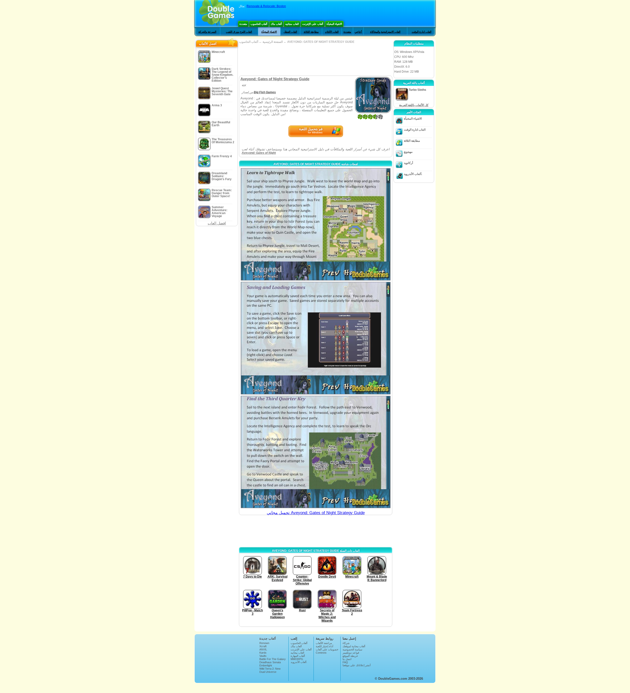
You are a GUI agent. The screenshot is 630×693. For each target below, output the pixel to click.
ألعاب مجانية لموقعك (354, 646)
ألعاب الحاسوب (259, 23)
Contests (321, 652)
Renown (264, 643)
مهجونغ (408, 152)
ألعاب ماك (276, 23)
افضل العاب (217, 223)
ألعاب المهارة (298, 655)
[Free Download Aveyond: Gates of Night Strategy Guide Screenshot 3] (316, 452)
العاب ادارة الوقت (421, 31)
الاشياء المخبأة (334, 23)
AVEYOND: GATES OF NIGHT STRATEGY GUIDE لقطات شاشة (315, 164)
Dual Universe (267, 671)
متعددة (243, 23)
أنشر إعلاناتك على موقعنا (357, 665)
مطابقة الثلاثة (311, 31)
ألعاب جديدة (267, 638)
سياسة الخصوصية (352, 649)
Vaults (263, 655)
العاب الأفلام (332, 31)
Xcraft (263, 646)
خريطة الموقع (350, 655)
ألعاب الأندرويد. (413, 174)
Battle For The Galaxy (272, 659)
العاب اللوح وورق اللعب (239, 31)
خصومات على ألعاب (327, 649)
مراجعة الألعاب (324, 643)
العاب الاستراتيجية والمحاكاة (385, 31)
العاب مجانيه (292, 23)
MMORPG (297, 659)
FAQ (345, 662)
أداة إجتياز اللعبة (324, 646)
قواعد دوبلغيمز (351, 652)
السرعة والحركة (207, 31)
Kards (263, 652)
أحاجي (358, 31)
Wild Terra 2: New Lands (270, 670)
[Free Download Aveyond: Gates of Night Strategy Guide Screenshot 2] (316, 338)
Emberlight (265, 665)
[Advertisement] (315, 59)
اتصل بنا (347, 659)
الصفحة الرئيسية (273, 42)
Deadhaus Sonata (270, 662)
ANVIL (263, 649)
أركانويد (408, 163)
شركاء (346, 643)
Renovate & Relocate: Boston (266, 6)
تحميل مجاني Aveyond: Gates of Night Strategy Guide (316, 512)
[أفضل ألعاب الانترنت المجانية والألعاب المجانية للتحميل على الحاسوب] (216, 13)
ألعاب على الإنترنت (312, 23)
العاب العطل (290, 31)
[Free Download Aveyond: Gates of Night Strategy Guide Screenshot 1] (316, 224)
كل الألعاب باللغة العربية (413, 105)
